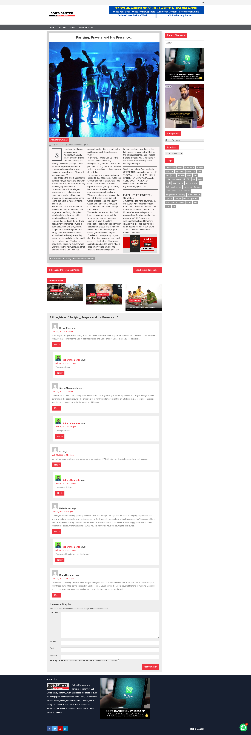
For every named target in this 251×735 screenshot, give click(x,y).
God (167, 187)
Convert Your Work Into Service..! (142, 308)
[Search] (200, 43)
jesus (180, 191)
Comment (55, 612)
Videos (72, 27)
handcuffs (197, 187)
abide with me (171, 167)
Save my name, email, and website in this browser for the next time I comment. (84, 660)
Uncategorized (56, 290)
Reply (56, 345)
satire (92, 294)
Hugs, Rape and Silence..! (146, 270)
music (190, 195)
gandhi (168, 183)
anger (180, 167)
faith (188, 179)
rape (167, 203)
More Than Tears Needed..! (62, 298)
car (194, 171)
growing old (188, 187)
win (174, 206)
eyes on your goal (178, 179)
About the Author (86, 27)
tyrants (168, 206)
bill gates (199, 167)
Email (53, 648)
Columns (62, 27)
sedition (174, 203)
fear (193, 179)
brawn (188, 171)
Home (51, 27)
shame (181, 203)
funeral (200, 179)
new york (178, 199)
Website (53, 656)
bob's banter (56, 259)
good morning (176, 187)
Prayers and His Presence (84, 259)
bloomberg (169, 171)
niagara (186, 199)
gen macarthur (178, 183)
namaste (197, 195)
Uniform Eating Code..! (98, 301)
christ (173, 175)
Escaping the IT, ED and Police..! (66, 270)
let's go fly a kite (171, 195)
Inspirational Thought (59, 140)
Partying (68, 259)
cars (199, 171)
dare (195, 175)
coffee (189, 175)
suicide (189, 203)
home (168, 191)
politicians (194, 199)
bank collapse (189, 167)
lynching (182, 195)
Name (53, 642)
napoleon (169, 199)
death (168, 179)
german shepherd (192, 183)
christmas (181, 175)
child (167, 175)
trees (195, 203)
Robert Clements (75, 145)
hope (174, 191)
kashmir (187, 191)
